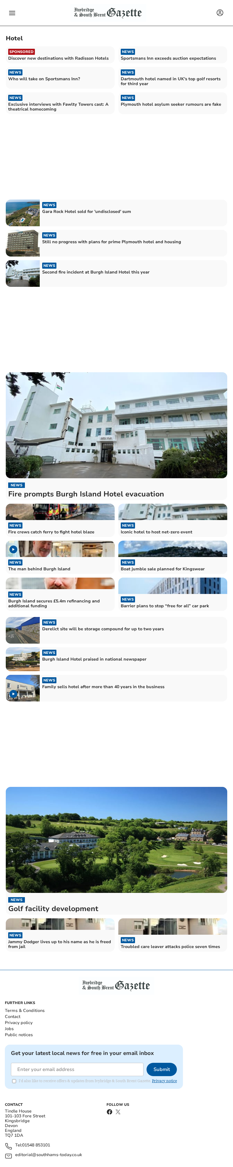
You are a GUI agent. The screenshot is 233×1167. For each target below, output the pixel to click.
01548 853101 (36, 1145)
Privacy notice (164, 1081)
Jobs (9, 1029)
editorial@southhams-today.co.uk (48, 1155)
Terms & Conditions (25, 1010)
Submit (162, 1069)
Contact (12, 1016)
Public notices (19, 1035)
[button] (12, 13)
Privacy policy (18, 1023)
